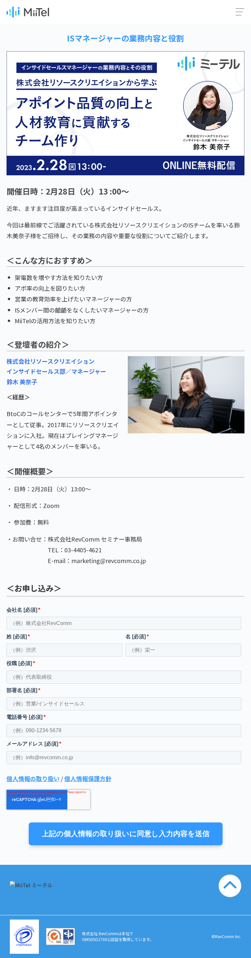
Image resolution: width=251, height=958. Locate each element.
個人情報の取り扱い (33, 778)
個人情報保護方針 (87, 778)
